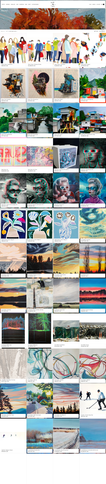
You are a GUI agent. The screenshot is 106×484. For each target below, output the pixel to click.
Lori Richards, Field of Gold (59, 309)
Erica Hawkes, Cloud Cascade (60, 274)
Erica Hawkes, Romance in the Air (34, 274)
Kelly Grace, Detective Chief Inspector (88, 204)
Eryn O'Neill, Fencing (85, 344)
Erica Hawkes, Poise (85, 274)
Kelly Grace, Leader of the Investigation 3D (9, 204)
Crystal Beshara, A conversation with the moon (89, 450)
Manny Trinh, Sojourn (58, 134)
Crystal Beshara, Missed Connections (61, 450)
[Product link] (13, 50)
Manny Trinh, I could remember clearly (88, 134)
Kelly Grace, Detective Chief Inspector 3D (35, 204)
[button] (94, 4)
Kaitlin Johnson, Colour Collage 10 (61, 239)
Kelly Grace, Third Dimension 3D (87, 169)
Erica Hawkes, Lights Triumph (7, 274)
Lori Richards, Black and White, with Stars (35, 309)
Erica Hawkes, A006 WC (85, 379)
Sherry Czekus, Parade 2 (85, 64)
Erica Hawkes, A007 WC (32, 379)
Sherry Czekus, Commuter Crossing (34, 64)
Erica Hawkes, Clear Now (6, 309)
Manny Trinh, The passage (33, 134)
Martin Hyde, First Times (32, 169)
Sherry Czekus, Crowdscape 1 (7, 64)
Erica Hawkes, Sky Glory (85, 239)
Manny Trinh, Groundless (6, 99)
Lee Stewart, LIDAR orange (6, 344)
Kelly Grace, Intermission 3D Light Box (62, 169)
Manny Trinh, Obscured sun (33, 99)
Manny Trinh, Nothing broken (7, 134)
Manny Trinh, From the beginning (87, 99)
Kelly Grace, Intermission (59, 204)
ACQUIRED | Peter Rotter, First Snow (8, 379)
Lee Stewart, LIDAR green (32, 344)
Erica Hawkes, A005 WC (59, 379)
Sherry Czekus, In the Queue (60, 64)
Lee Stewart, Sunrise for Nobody (87, 309)
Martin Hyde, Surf (5, 169)
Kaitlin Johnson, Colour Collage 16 (8, 239)
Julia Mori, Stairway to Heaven (7, 450)
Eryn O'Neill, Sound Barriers (60, 344)
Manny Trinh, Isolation (59, 99)
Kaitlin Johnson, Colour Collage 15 (34, 239)
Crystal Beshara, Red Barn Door (34, 450)
